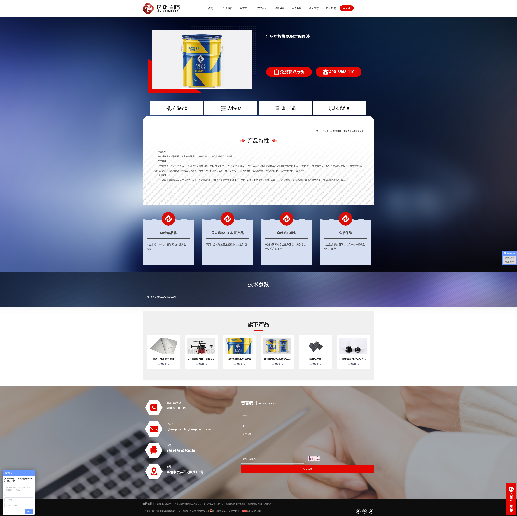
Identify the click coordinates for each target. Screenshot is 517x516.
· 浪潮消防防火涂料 (163, 504)
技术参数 (234, 108)
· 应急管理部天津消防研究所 (259, 504)
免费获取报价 (292, 71)
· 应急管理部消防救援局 (235, 504)
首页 (318, 131)
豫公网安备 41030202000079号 (225, 511)
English (347, 8)
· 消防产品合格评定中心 (213, 504)
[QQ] (358, 511)
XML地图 (259, 511)
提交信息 (307, 469)
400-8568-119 (341, 71)
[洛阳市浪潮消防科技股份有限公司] (170, 8)
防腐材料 (337, 131)
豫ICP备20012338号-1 (199, 511)
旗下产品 (289, 108)
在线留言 (343, 108)
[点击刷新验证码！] (314, 458)
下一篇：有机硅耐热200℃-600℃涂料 (159, 297)
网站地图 (251, 511)
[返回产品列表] (511, 499)
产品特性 (180, 108)
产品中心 (327, 131)
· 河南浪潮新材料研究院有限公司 (187, 504)
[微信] (364, 511)
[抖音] (371, 511)
